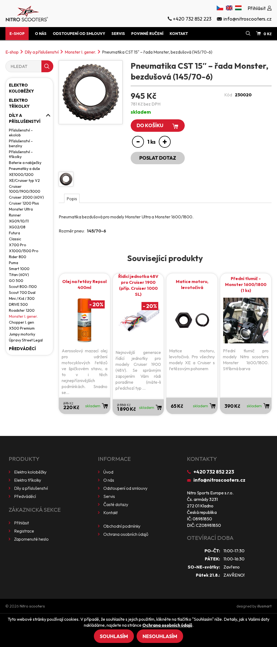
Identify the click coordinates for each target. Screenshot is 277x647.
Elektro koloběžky (21, 88)
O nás (41, 33)
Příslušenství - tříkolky (21, 154)
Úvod (108, 472)
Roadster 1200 (22, 310)
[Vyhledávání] (248, 33)
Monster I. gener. (80, 52)
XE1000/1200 (21, 174)
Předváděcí (22, 348)
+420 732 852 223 (213, 472)
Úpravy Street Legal (26, 340)
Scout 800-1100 (23, 286)
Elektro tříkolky (19, 103)
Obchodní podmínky (121, 526)
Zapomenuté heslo (31, 539)
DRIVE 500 (18, 304)
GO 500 (16, 280)
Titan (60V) (19, 274)
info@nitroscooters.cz (219, 480)
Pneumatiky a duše (24, 168)
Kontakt (179, 33)
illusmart (264, 606)
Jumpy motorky (22, 334)
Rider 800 (17, 256)
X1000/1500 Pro (23, 250)
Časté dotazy (115, 504)
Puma (13, 262)
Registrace (24, 531)
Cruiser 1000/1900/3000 (24, 189)
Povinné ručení (147, 33)
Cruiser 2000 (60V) (26, 197)
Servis (118, 33)
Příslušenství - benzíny (21, 143)
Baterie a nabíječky (25, 162)
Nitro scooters (32, 606)
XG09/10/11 (19, 221)
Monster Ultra (21, 209)
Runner (15, 215)
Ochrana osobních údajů (125, 534)
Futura (14, 233)
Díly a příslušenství (42, 52)
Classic (15, 239)
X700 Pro (17, 244)
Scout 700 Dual (22, 292)
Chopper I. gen (21, 322)
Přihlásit (21, 523)
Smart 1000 (19, 268)
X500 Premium (22, 328)
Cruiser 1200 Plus (24, 203)
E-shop (17, 33)
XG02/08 (17, 227)
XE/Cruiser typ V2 (24, 180)
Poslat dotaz (157, 158)
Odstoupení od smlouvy (79, 33)
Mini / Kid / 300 (22, 298)
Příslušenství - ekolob (21, 132)
